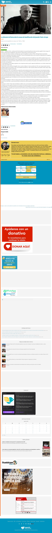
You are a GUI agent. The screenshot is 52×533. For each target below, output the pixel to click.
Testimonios (3, 5)
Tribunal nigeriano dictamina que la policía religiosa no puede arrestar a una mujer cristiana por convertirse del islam (20, 336)
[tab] (21, 498)
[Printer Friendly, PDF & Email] (4, 49)
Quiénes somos (10, 521)
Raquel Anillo (13, 43)
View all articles (4, 137)
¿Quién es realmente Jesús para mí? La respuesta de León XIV (13, 441)
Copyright (37, 521)
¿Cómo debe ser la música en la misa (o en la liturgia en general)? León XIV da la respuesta (20, 349)
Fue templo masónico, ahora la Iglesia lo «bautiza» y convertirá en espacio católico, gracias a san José (18, 335)
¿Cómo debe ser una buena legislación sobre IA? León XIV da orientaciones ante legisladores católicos (21, 449)
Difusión (28, 521)
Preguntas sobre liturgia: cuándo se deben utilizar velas (11, 333)
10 (32, 427)
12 (46, 427)
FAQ (14, 521)
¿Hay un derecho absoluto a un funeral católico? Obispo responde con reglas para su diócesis (21, 359)
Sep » (5, 435)
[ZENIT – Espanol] (15, 2)
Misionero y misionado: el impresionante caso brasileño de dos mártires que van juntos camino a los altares (23, 364)
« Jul (2, 435)
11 (39, 427)
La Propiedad (18, 521)
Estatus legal (32, 521)
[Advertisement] (26, 197)
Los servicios (24, 521)
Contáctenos (42, 521)
